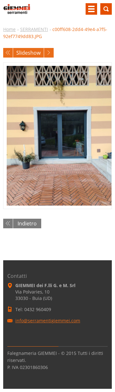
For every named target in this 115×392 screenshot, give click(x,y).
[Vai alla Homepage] (16, 11)
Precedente (8, 53)
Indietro (27, 223)
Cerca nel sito (106, 9)
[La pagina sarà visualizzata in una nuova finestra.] (57, 135)
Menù (91, 9)
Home (9, 29)
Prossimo (49, 53)
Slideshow (28, 52)
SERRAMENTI (34, 29)
